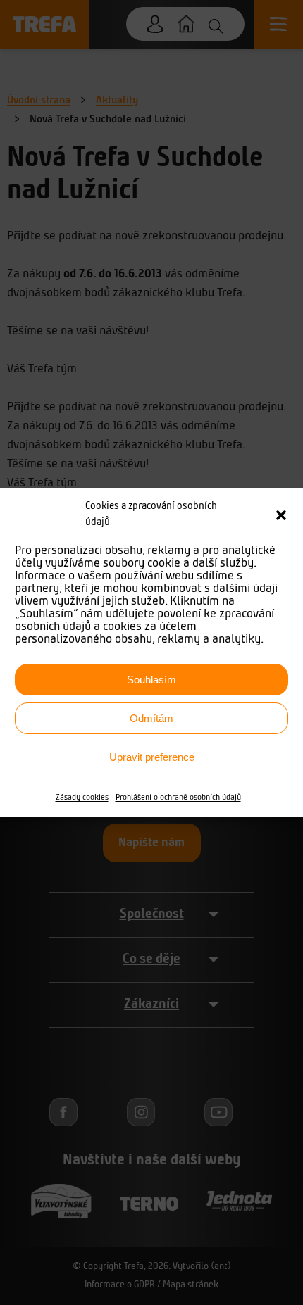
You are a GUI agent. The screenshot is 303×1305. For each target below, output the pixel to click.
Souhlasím (151, 680)
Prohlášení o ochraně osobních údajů (178, 797)
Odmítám (151, 718)
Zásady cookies (82, 797)
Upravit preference (151, 757)
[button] (281, 515)
